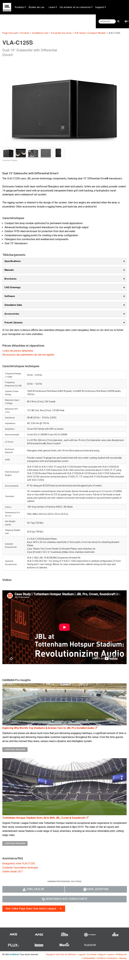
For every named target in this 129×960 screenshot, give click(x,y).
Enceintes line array (61, 33)
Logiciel (81, 954)
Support (99, 7)
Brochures (10, 278)
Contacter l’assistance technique (20, 867)
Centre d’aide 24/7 (12, 871)
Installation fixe (40, 33)
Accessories (11, 313)
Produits (19, 7)
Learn (52, 7)
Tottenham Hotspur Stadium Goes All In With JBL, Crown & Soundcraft (44, 817)
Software (9, 296)
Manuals (9, 270)
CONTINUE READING (15, 749)
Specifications (12, 261)
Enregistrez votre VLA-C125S (18, 863)
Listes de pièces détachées (17, 350)
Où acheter (92, 954)
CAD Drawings (12, 287)
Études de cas (36, 7)
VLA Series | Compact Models (90, 33)
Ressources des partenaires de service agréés (28, 354)
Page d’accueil (10, 33)
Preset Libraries (13, 322)
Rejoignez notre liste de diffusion (61, 954)
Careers (110, 954)
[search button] (118, 21)
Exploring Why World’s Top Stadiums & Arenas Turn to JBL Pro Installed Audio (48, 727)
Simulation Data (13, 305)
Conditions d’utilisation (107, 958)
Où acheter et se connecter (75, 7)
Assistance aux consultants (66, 898)
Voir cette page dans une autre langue (31, 908)
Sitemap (123, 958)
